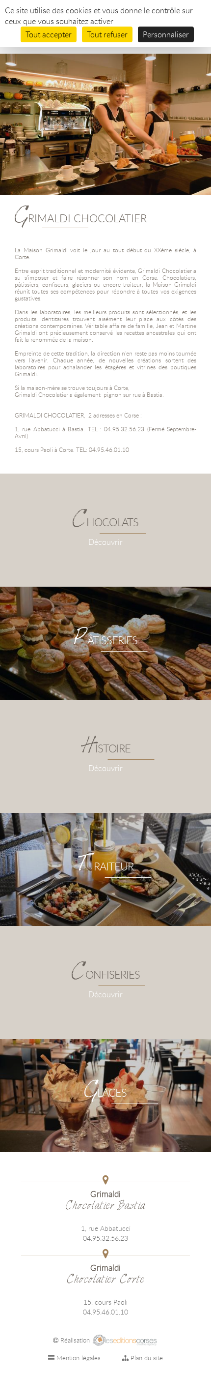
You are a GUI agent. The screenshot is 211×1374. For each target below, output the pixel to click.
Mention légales (77, 1357)
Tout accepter (49, 34)
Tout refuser (107, 34)
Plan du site (146, 1357)
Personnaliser (166, 34)
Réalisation (75, 1340)
